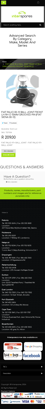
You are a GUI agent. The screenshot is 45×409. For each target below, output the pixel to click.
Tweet (5, 123)
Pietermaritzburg (9, 265)
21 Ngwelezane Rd (17, 260)
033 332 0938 (10, 268)
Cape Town (6, 309)
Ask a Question (8, 151)
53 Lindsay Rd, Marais (19, 305)
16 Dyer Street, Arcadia (20, 295)
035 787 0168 (10, 258)
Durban (5, 275)
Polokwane (6, 233)
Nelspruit (6, 242)
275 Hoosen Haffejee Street (21, 270)
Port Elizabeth (8, 299)
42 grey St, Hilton (17, 329)
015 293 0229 (10, 236)
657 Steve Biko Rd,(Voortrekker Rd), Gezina (19, 228)
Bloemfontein (7, 324)
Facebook (13, 123)
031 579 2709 (10, 278)
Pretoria (5, 220)
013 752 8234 (10, 245)
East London (7, 290)
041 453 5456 (10, 302)
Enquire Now (8, 155)
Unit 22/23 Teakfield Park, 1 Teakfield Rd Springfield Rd (18, 284)
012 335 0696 (10, 223)
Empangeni (7, 255)
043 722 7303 (10, 292)
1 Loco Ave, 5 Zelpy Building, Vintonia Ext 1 (19, 250)
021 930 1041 (10, 312)
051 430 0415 (10, 327)
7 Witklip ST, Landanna (20, 238)
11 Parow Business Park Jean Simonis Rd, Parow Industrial (21, 318)
